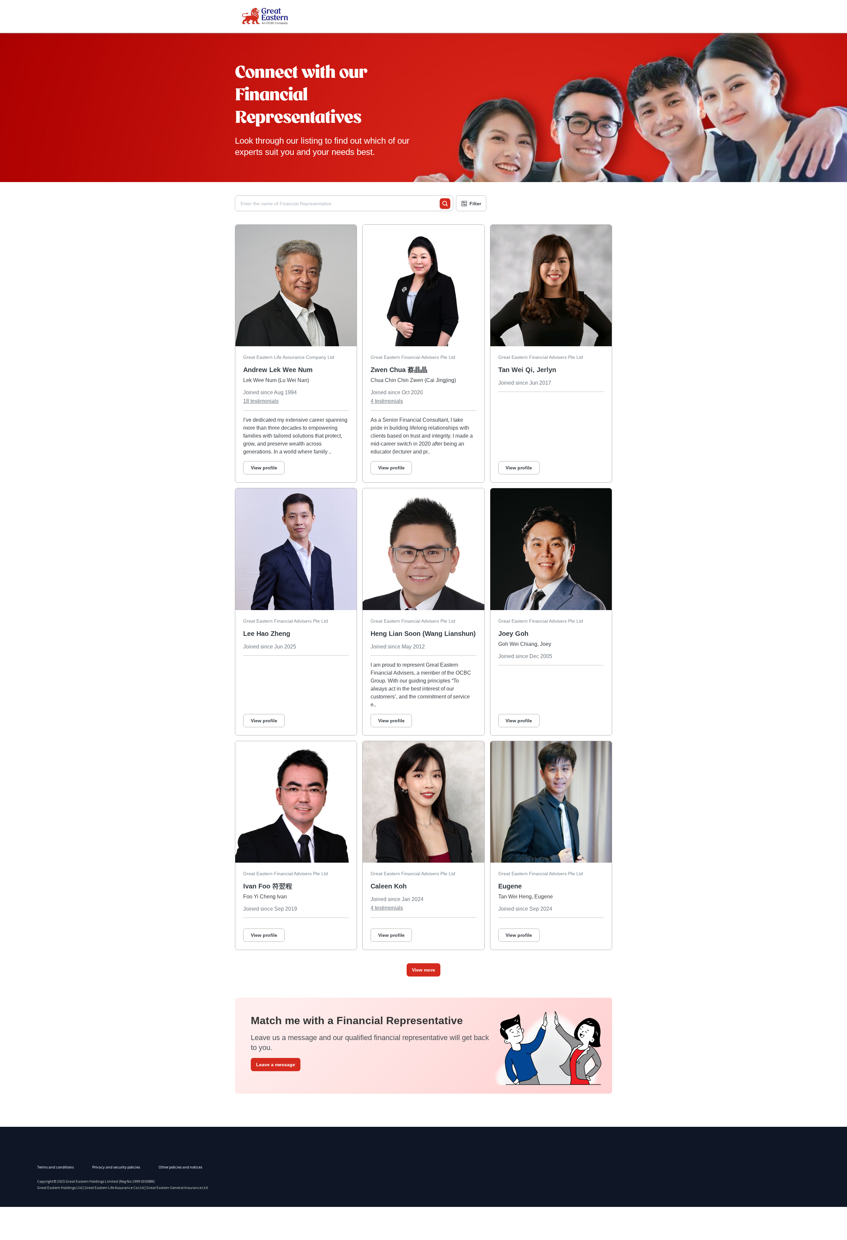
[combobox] (340, 203)
